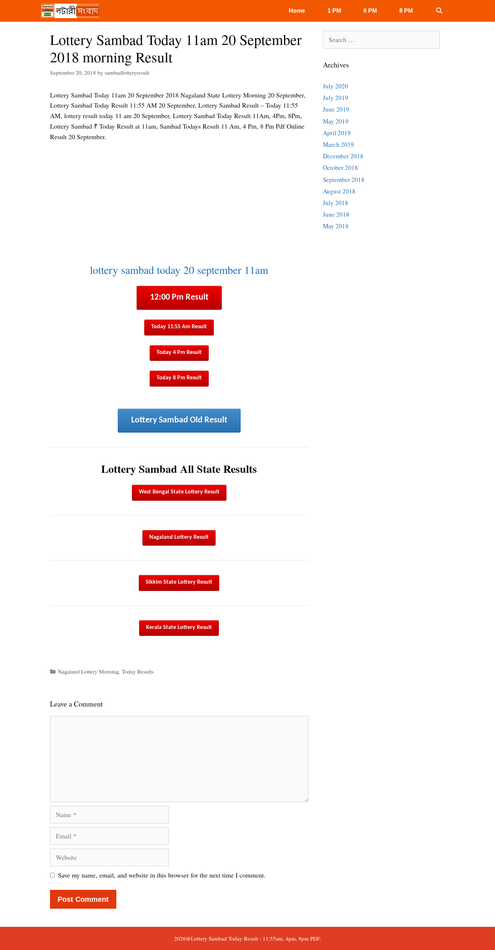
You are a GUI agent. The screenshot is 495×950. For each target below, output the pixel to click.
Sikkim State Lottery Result (179, 582)
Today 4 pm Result (179, 352)
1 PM (334, 11)
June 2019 (336, 109)
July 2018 (335, 203)
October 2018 (340, 167)
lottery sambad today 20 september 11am (179, 269)
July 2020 (335, 86)
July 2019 (335, 97)
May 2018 (336, 226)
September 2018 (344, 179)
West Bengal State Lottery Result (179, 492)
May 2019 (336, 121)
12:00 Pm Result (179, 297)
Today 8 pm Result (179, 378)
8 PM (406, 11)
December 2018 (343, 156)
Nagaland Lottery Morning (88, 671)
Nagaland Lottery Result (179, 537)
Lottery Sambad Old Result (179, 420)
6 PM (370, 11)
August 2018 (339, 191)
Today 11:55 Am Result (179, 327)
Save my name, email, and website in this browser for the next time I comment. (162, 875)
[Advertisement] (179, 202)
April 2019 (337, 133)
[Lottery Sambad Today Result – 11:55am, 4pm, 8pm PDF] (72, 11)
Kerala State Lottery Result (179, 627)
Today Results (138, 671)
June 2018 (336, 214)
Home (297, 11)
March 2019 (338, 144)
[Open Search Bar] (439, 11)
